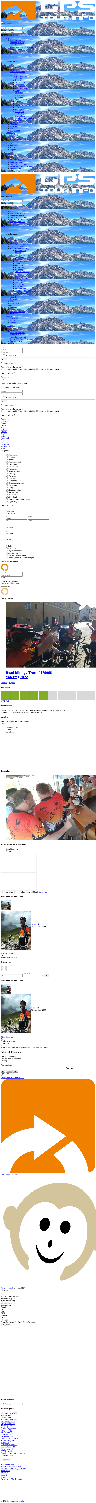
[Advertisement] (48, 751)
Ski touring (19, 97)
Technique (9, 546)
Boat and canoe (20, 116)
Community (10, 133)
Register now (6, 377)
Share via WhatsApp (23, 1047)
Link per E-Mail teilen (39, 1047)
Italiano (3, 436)
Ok (3, 1324)
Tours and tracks (12, 67)
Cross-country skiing (22, 99)
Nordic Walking (21, 105)
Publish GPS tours (17, 43)
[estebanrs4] (16, 925)
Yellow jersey (15, 137)
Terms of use (5, 1471)
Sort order (10, 599)
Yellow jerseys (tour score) (11, 1466)
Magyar (4, 434)
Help (8, 39)
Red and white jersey (18, 139)
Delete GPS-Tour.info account (21, 47)
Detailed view (42, 892)
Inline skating (20, 107)
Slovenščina (5, 446)
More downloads (7, 1288)
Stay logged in (11, 355)
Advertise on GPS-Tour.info (11, 1479)
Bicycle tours (20, 82)
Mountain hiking (21, 89)
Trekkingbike (20, 86)
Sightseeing (19, 114)
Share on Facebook (8, 1047)
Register (9, 154)
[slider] (50, 525)
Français (4, 432)
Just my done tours (15, 553)
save (15, 1071)
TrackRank (10, 512)
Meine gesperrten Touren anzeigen (21, 558)
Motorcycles (19, 110)
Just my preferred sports (17, 555)
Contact (13, 147)
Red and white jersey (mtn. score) (13, 1469)
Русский (4, 442)
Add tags (4, 1065)
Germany (4, 683)
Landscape (10, 527)
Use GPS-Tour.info (17, 41)
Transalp (18, 80)
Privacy (4, 1477)
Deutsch (4, 425)
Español (4, 430)
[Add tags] (48, 1068)
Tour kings (14, 135)
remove (9, 1071)
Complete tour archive (18, 76)
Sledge (17, 101)
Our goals (14, 145)
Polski (3, 440)
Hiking (17, 91)
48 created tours (7, 953)
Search (12, 70)
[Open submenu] (11, 39)
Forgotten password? (8, 363)
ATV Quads (19, 112)
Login (3, 53)
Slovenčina (5, 444)
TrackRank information (19, 45)
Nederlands (5, 438)
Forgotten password (17, 49)
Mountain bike (20, 78)
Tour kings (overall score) (10, 1464)
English (4, 427)
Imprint (13, 150)
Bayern (12, 683)
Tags (10, 1065)
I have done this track (12, 1297)
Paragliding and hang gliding (25, 118)
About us (9, 143)
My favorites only (15, 551)
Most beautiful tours (17, 72)
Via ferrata (19, 93)
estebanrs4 (35, 924)
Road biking (19, 84)
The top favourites (17, 74)
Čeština (3, 423)
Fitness (8, 540)
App (7, 141)
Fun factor (9, 533)
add (3, 1071)
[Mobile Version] (5, 701)
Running (18, 103)
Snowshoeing (20, 95)
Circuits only (13, 548)
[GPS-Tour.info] (48, 20)
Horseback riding (21, 120)
